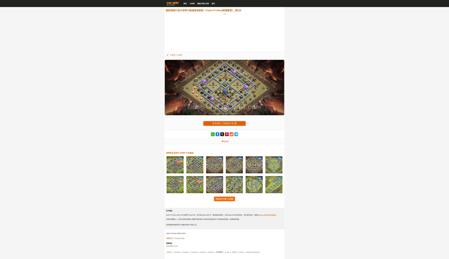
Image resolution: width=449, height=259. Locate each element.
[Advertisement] (224, 31)
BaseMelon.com (172, 246)
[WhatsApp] (213, 134)
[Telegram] (236, 134)
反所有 (226, 141)
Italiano (211, 252)
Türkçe (241, 252)
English (168, 252)
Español (203, 252)
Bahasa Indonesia (253, 252)
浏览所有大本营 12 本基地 (224, 199)
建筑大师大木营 (203, 3)
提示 (213, 3)
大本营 (192, 3)
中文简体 (219, 252)
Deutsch (185, 252)
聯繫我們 (169, 238)
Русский (177, 252)
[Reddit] (231, 134)
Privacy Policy (179, 238)
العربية (227, 252)
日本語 (234, 252)
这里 (195, 225)
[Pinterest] (227, 134)
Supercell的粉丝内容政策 (267, 215)
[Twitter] (222, 134)
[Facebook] (217, 134)
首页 (185, 3)
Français (194, 252)
